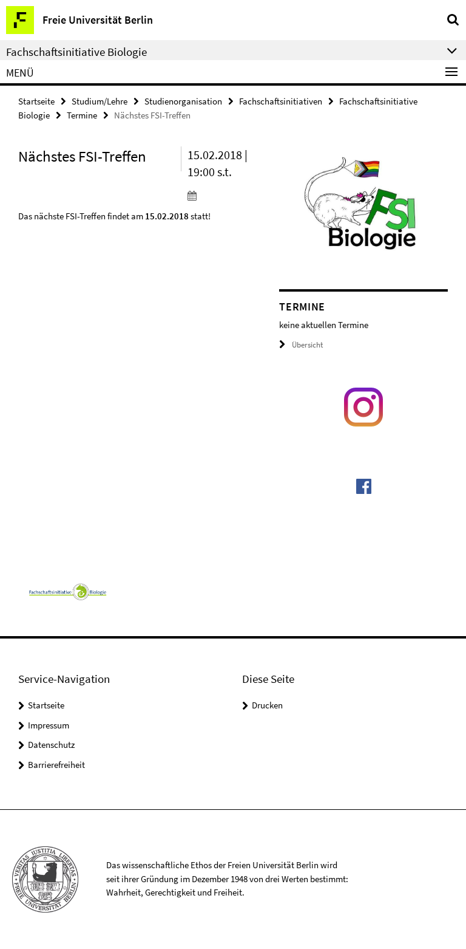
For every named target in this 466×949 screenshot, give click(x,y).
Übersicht (307, 345)
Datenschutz (51, 744)
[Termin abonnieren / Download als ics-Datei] (224, 195)
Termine (82, 115)
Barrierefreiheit (56, 764)
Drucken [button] (267, 705)
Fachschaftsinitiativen (280, 101)
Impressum (48, 725)
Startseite (36, 101)
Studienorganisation (183, 101)
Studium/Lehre (99, 101)
